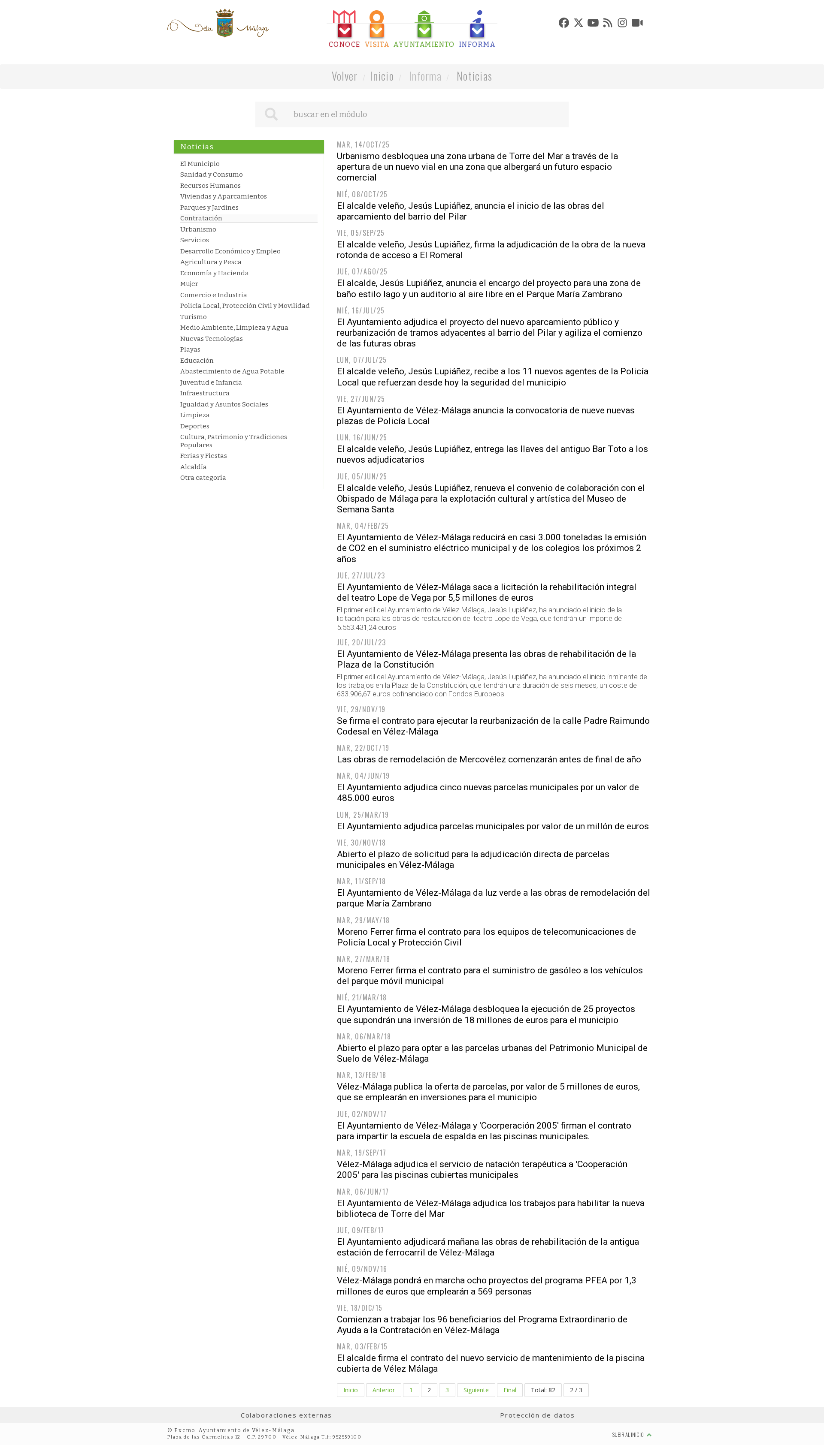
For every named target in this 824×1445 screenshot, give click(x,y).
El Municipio (200, 164)
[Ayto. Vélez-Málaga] (218, 23)
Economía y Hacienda (214, 273)
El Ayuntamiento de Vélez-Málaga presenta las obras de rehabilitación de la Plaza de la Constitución (486, 659)
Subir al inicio (628, 1434)
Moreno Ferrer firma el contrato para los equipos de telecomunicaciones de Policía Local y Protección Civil (486, 937)
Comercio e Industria (213, 295)
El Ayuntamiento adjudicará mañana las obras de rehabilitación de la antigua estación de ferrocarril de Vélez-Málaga (488, 1247)
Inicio (382, 76)
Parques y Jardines (209, 207)
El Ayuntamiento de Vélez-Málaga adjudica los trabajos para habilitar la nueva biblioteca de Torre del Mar (491, 1208)
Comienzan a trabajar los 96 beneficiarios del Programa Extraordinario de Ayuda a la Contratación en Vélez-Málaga (482, 1324)
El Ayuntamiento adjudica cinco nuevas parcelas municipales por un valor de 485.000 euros (488, 792)
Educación (197, 360)
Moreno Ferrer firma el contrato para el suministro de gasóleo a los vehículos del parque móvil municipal (490, 975)
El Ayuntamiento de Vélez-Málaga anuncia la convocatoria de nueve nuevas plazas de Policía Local (486, 415)
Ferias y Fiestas (203, 456)
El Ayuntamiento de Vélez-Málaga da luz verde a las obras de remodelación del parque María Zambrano (493, 898)
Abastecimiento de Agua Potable (232, 371)
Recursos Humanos (210, 186)
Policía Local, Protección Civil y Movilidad (245, 306)
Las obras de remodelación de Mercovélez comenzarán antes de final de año (489, 759)
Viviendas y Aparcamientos (223, 196)
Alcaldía (193, 467)
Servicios (194, 240)
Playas (190, 349)
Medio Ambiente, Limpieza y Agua (234, 327)
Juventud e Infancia (211, 382)
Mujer (189, 284)
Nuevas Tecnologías (211, 339)
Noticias (474, 76)
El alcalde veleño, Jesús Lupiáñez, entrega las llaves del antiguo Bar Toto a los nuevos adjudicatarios (492, 454)
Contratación (201, 218)
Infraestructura (205, 393)
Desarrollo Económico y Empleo (230, 251)
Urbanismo (198, 229)
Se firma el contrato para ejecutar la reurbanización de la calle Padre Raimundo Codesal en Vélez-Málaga (493, 726)
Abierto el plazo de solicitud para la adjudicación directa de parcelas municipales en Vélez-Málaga (473, 859)
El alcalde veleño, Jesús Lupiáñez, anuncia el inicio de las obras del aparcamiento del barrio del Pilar (470, 211)
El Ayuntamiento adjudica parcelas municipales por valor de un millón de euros (493, 826)
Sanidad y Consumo (211, 174)
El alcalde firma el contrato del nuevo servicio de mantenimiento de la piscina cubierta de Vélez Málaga (491, 1363)
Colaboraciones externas (287, 1415)
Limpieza (195, 415)
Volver (345, 76)
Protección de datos (537, 1415)
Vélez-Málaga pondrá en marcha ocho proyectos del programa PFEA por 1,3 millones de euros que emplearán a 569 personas (486, 1285)
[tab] (345, 29)
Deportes (194, 426)
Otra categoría (203, 478)
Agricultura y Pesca (211, 262)
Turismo (193, 317)
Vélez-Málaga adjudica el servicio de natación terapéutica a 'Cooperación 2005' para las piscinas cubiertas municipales (482, 1169)
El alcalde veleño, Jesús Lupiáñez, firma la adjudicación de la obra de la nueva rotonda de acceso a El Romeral (491, 249)
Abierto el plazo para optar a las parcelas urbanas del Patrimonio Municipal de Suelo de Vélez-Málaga (492, 1053)
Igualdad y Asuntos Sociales (224, 404)
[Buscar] (271, 114)
